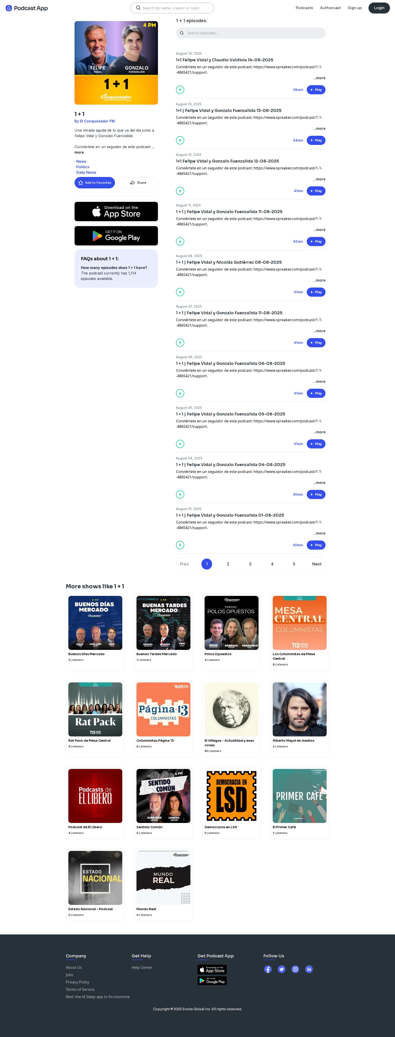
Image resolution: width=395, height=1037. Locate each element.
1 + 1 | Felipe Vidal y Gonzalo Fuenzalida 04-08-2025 (231, 464)
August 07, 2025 (189, 306)
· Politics (82, 167)
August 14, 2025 (189, 53)
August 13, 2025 (188, 104)
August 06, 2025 (189, 357)
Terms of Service (80, 989)
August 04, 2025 (189, 458)
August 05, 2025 (189, 408)
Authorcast (330, 7)
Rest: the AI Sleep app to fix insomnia (98, 996)
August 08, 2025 (189, 256)
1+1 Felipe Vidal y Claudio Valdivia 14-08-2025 (224, 59)
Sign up (355, 7)
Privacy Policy (77, 982)
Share (141, 183)
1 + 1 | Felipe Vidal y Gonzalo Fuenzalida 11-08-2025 (229, 211)
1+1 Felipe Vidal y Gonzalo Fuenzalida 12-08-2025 (227, 161)
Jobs (69, 974)
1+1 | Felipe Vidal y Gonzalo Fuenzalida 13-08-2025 (229, 110)
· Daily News (85, 172)
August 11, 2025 (188, 205)
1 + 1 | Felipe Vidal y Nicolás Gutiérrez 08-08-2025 (229, 262)
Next (317, 564)
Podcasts (304, 7)
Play (318, 90)
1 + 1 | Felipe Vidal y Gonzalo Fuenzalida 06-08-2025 (230, 363)
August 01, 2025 (188, 509)
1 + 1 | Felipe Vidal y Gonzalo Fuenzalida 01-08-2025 (230, 515)
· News (80, 161)
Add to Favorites (98, 183)
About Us (74, 967)
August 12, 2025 (188, 155)
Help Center (142, 967)
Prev (184, 564)
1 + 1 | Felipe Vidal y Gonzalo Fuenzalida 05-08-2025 (230, 414)
